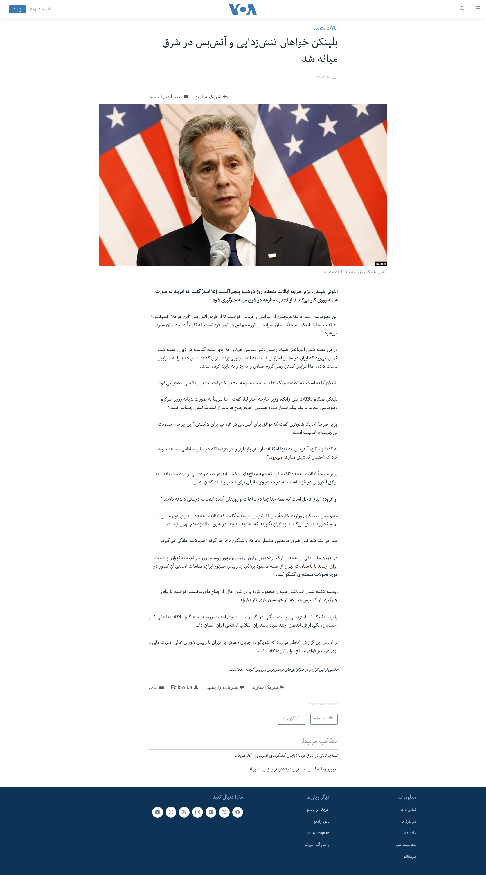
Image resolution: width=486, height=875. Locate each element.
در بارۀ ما (409, 821)
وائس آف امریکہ (317, 845)
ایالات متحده (325, 29)
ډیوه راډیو (322, 821)
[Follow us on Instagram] (197, 812)
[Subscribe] (157, 812)
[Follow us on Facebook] (237, 812)
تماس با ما (408, 810)
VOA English (318, 833)
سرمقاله (410, 857)
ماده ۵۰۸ (409, 833)
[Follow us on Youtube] (211, 812)
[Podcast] (171, 812)
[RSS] (184, 812)
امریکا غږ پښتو (39, 9)
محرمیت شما (405, 845)
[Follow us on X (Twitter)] (224, 812)
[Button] (211, 96)
